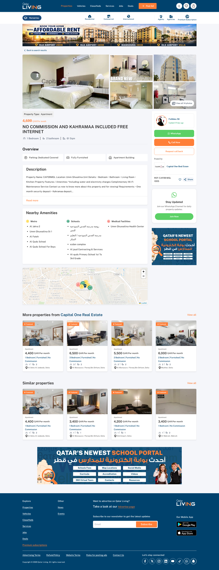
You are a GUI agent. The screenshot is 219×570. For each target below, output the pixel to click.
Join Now (174, 216)
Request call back (174, 151)
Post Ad (150, 6)
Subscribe (146, 524)
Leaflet (144, 303)
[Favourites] (186, 6)
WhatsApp (176, 133)
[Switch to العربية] (179, 6)
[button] (31, 6)
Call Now (175, 142)
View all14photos (184, 103)
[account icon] (194, 6)
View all (191, 314)
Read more (32, 200)
